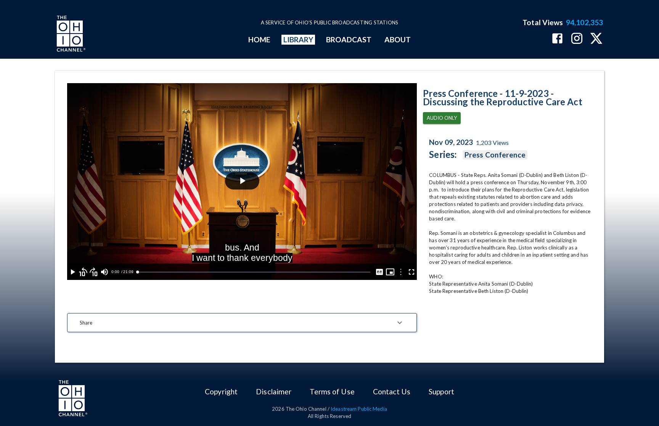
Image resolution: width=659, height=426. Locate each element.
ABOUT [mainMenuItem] (397, 39)
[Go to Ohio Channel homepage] (70, 34)
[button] (242, 322)
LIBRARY (298, 39)
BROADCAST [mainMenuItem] (349, 39)
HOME (259, 39)
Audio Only (442, 118)
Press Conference (495, 154)
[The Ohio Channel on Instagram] (576, 39)
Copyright (221, 391)
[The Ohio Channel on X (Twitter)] (596, 39)
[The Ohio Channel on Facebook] (557, 39)
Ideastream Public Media (359, 409)
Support (441, 391)
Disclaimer (273, 391)
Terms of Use (332, 391)
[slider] (253, 272)
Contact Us (391, 391)
